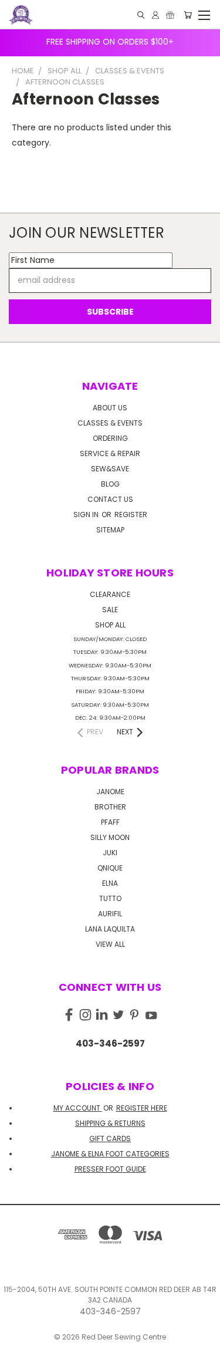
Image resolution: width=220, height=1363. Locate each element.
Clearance (110, 594)
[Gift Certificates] (170, 15)
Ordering (110, 438)
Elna (110, 883)
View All (110, 944)
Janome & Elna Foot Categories (110, 1154)
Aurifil (110, 914)
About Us (110, 408)
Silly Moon (110, 837)
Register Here (141, 1108)
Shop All (110, 625)
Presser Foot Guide (110, 1169)
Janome (110, 792)
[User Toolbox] (155, 15)
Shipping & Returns (110, 1123)
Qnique (110, 868)
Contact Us (110, 499)
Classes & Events (110, 423)
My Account (77, 1108)
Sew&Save (110, 469)
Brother (110, 807)
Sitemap (110, 530)
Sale (110, 610)
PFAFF (110, 822)
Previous (18, 1351)
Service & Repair (110, 453)
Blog (110, 484)
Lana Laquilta (110, 929)
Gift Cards (110, 1138)
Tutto (110, 898)
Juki (110, 853)
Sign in (86, 514)
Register (130, 514)
